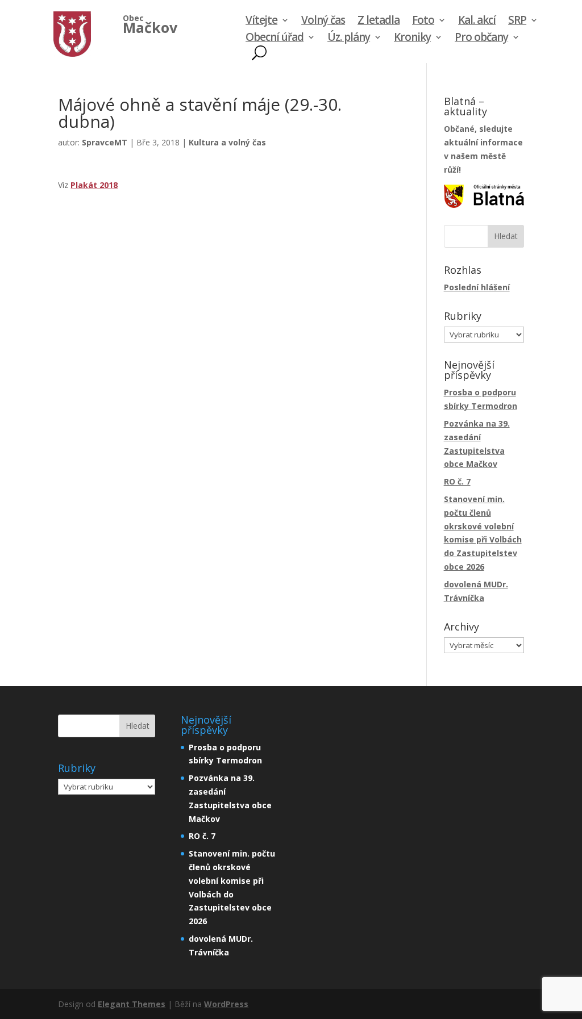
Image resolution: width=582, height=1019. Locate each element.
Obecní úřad (275, 38)
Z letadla (378, 21)
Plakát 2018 (94, 184)
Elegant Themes (131, 1004)
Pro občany (481, 38)
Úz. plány (348, 38)
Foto (423, 21)
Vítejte (261, 21)
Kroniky (412, 38)
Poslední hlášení (477, 287)
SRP (517, 21)
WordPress (226, 1004)
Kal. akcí (477, 21)
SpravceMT (104, 142)
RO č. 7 (457, 481)
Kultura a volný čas (227, 142)
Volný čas (323, 21)
